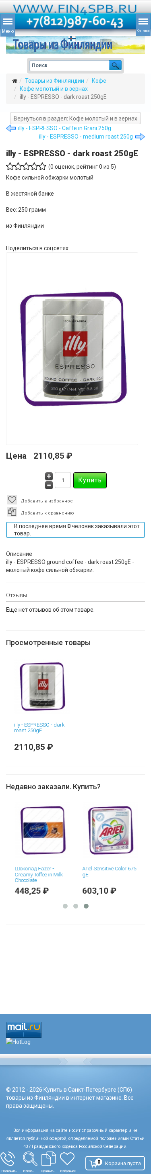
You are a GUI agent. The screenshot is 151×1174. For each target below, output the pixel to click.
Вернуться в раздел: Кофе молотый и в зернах (75, 118)
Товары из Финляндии (54, 81)
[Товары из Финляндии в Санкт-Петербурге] (75, 45)
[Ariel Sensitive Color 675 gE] (109, 830)
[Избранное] (71, 1159)
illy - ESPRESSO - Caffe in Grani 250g (64, 128)
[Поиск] (32, 1159)
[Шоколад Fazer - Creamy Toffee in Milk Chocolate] (42, 830)
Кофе (99, 81)
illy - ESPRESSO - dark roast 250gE (39, 727)
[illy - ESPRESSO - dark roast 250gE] (42, 686)
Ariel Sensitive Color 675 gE (109, 871)
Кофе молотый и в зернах (54, 89)
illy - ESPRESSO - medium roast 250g (86, 136)
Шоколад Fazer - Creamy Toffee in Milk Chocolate (38, 874)
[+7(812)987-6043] (11, 1159)
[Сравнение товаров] (50, 1159)
